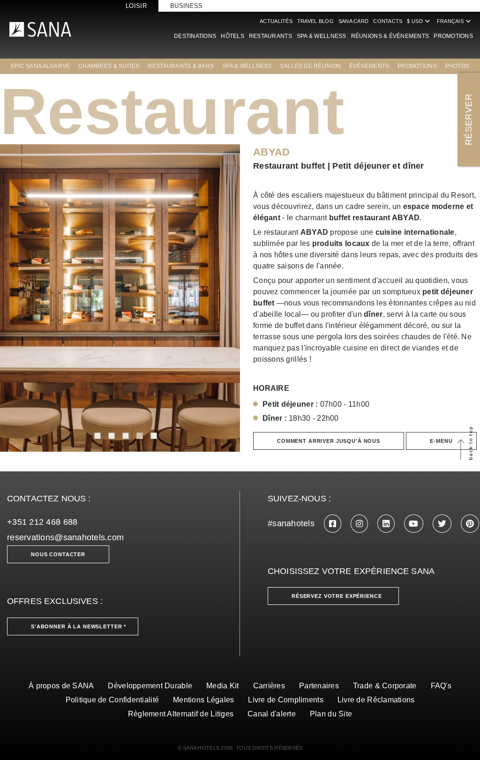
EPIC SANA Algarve (40, 66)
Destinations (195, 36)
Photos (457, 66)
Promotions (453, 36)
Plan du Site (331, 714)
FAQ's (441, 686)
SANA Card (353, 21)
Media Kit (222, 686)
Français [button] (455, 21)
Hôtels (232, 36)
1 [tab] (97, 435)
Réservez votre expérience (337, 596)
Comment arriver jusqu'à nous (328, 441)
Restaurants (270, 36)
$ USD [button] (419, 21)
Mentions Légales (203, 700)
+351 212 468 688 (42, 522)
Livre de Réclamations (376, 700)
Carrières (269, 686)
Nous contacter (58, 554)
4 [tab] (139, 435)
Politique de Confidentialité (112, 700)
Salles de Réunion (310, 66)
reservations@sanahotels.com (65, 537)
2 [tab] (111, 435)
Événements (369, 66)
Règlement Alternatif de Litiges (180, 714)
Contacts (387, 21)
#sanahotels (291, 523)
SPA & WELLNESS (247, 66)
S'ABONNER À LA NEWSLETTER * (78, 626)
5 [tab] (153, 435)
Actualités (276, 21)
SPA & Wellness (321, 36)
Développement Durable (150, 686)
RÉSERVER (468, 119)
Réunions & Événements (390, 36)
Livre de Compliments (285, 700)
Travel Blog (315, 21)
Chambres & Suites (109, 66)
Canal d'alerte (272, 714)
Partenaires (319, 686)
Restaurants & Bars (181, 66)
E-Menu (441, 441)
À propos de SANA (61, 686)
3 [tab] (125, 435)
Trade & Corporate (385, 686)
